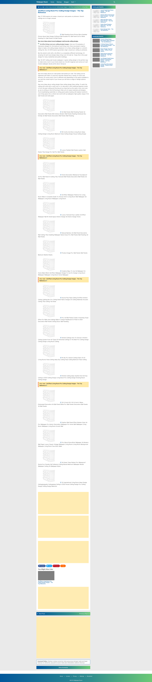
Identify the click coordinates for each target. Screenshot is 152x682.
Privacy (75, 676)
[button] (63, 566)
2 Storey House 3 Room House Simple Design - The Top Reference (108, 45)
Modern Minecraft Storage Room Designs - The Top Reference (107, 16)
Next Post (42, 613)
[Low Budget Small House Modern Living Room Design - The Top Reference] (97, 60)
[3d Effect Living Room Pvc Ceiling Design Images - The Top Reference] (46, 575)
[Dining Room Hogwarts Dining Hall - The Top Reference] (97, 55)
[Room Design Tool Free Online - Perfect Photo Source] (97, 50)
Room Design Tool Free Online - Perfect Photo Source (106, 50)
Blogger (66, 2)
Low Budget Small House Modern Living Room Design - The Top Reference (107, 60)
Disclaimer (89, 676)
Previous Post (83, 613)
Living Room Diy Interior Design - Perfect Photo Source (107, 65)
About (61, 676)
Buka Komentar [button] (63, 667)
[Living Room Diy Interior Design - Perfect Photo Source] (97, 65)
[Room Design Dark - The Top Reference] (96, 30)
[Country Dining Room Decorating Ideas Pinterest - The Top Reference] (97, 41)
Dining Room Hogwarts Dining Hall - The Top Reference (106, 55)
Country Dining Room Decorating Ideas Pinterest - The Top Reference (107, 40)
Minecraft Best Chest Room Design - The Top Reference (107, 21)
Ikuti (72, 2)
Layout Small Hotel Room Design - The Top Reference (107, 11)
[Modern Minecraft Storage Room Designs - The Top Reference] (96, 16)
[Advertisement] (63, 503)
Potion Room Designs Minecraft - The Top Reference (106, 25)
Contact (68, 676)
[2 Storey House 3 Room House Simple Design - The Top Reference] (97, 45)
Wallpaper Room (42, 2)
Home (52, 2)
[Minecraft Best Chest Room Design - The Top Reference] (96, 21)
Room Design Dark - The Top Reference (107, 29)
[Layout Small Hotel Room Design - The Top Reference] (96, 11)
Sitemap (59, 2)
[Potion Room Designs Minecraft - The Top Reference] (96, 26)
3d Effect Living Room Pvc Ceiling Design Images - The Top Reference (61, 11)
